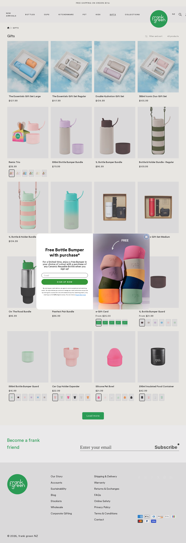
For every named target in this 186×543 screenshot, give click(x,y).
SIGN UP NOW (64, 282)
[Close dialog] (146, 237)
